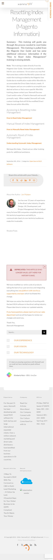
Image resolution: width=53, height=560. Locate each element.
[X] (17, 180)
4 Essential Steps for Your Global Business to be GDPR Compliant (10, 504)
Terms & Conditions (29, 540)
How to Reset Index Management (19, 118)
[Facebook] (13, 180)
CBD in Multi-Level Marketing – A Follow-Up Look (10, 490)
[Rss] (35, 545)
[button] (11, 245)
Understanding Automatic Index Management (24, 143)
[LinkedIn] (26, 180)
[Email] (34, 180)
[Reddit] (21, 180)
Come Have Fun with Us (26, 422)
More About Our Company (25, 410)
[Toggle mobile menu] (3, 3)
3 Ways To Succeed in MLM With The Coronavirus (10, 478)
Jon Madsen (26, 194)
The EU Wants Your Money (9, 514)
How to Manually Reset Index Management (23, 129)
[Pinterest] (30, 180)
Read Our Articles (23, 404)
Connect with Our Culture (25, 416)
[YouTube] (26, 545)
